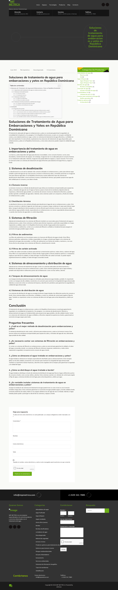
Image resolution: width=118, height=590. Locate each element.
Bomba (38, 525)
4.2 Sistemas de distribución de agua (24, 105)
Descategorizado (38, 70)
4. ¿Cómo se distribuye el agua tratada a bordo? (26, 115)
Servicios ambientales (42, 561)
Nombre (15, 436)
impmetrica (26, 70)
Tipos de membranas (42, 567)
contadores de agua (41, 532)
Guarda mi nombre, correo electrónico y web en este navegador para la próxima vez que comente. (41, 462)
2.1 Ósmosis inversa (20, 93)
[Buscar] (107, 510)
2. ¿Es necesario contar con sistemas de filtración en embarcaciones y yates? (33, 111)
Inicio (38, 5)
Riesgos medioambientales (44, 551)
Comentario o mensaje (67, 526)
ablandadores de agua (42, 509)
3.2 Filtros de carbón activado (22, 100)
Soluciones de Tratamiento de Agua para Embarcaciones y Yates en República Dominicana (35, 88)
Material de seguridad (42, 538)
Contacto (75, 5)
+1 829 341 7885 (90, 14)
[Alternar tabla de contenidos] (58, 86)
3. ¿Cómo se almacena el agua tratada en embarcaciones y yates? (31, 113)
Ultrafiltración (40, 571)
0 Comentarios (51, 70)
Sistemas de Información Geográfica (46, 564)
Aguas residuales (41, 519)
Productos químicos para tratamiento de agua (49, 545)
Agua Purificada (40, 512)
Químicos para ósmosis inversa (45, 548)
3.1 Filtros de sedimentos (21, 98)
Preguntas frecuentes (19, 108)
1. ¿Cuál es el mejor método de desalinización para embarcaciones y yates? (33, 110)
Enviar (63, 549)
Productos (62, 5)
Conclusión (14, 107)
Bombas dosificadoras (42, 529)
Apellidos (70, 516)
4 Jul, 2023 (13, 70)
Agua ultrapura (40, 516)
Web (14, 452)
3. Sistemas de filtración (20, 97)
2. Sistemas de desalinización (21, 91)
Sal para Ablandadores (42, 554)
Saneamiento (40, 558)
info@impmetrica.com (43, 14)
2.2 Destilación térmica (21, 95)
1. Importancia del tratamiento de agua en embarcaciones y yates (30, 90)
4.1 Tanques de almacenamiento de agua (25, 103)
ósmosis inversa (40, 541)
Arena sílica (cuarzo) (42, 522)
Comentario (17, 421)
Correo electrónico (18, 444)
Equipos (44, 5)
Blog (68, 5)
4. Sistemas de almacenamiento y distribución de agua (27, 101)
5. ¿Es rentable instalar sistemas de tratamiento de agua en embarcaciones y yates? (35, 116)
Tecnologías (53, 5)
